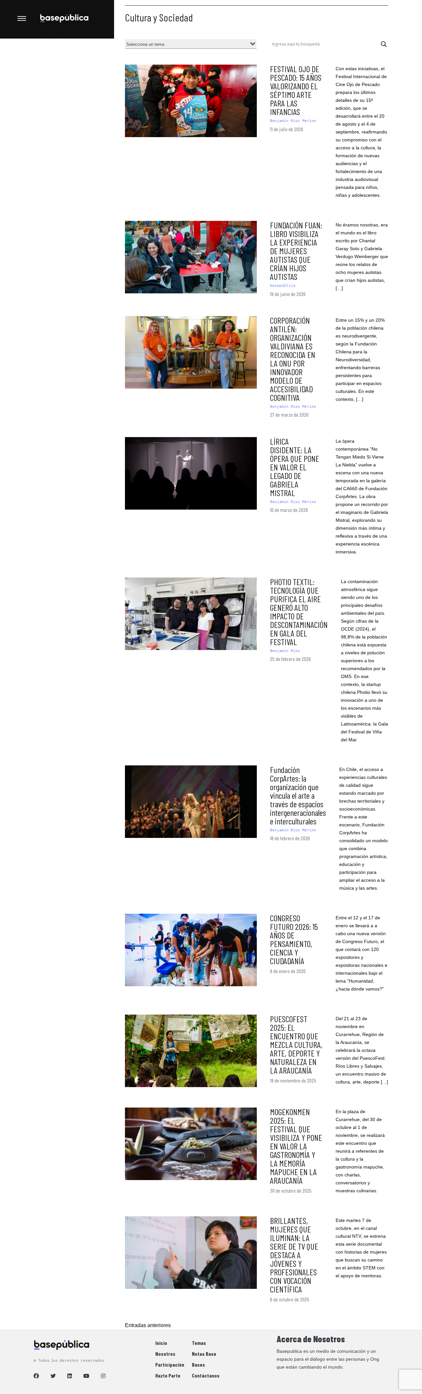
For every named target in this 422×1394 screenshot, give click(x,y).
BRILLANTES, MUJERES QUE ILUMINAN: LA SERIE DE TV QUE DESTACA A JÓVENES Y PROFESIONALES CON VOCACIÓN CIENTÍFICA (294, 1254)
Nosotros (165, 1353)
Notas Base (204, 1353)
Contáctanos (206, 1375)
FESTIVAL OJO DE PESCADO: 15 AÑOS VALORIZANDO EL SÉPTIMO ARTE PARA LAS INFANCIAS (295, 90)
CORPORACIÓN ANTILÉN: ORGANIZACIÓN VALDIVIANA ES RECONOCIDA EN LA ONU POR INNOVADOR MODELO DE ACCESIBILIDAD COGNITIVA (292, 358)
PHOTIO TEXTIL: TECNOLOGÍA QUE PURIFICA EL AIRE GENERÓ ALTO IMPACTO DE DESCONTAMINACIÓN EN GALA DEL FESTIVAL (299, 612)
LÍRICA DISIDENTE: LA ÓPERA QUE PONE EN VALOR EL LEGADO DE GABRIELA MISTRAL (294, 467)
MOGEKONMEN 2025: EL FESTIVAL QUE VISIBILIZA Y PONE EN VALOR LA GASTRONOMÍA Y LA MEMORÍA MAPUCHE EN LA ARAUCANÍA (296, 1146)
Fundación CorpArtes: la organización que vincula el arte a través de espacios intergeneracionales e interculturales (298, 795)
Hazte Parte (167, 1375)
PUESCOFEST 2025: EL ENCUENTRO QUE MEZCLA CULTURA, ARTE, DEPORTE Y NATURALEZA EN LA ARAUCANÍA (296, 1044)
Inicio (161, 1343)
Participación (169, 1364)
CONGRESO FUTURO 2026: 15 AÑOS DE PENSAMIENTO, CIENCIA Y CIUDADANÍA (294, 939)
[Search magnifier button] (383, 44)
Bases (198, 1364)
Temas (199, 1343)
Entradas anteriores (148, 1325)
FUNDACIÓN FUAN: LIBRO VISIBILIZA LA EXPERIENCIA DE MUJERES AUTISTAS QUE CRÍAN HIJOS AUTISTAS (296, 251)
